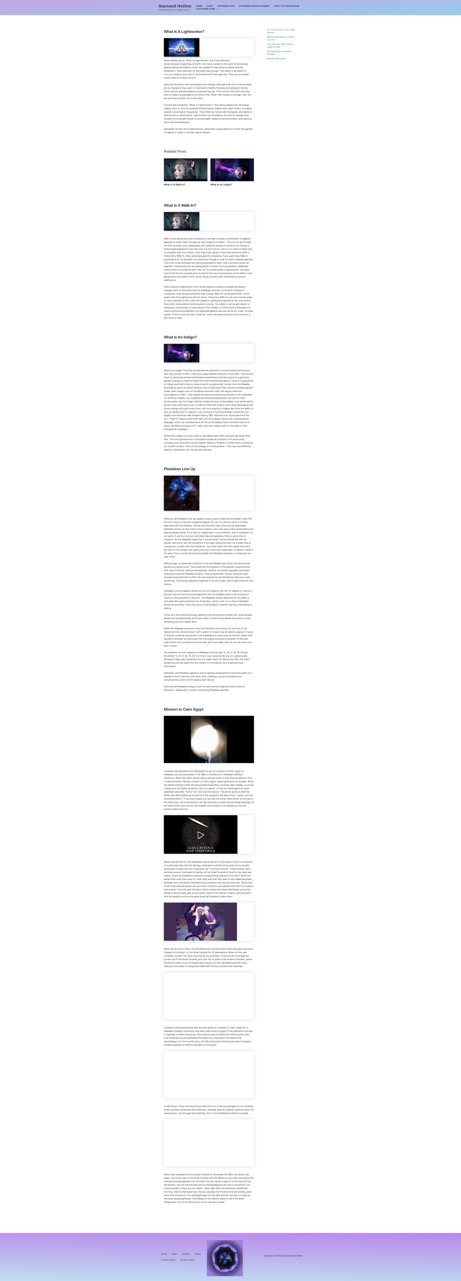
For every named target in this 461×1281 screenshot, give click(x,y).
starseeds (188, 436)
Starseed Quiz (226, 6)
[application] (216, 8)
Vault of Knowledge (286, 6)
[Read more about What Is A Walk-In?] (185, 169)
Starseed (168, 74)
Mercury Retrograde (276, 58)
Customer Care (205, 9)
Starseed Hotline (174, 6)
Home (199, 6)
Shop (210, 6)
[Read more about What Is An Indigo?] (232, 169)
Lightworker (226, 249)
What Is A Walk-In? (174, 184)
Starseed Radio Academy (254, 6)
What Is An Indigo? (221, 184)
